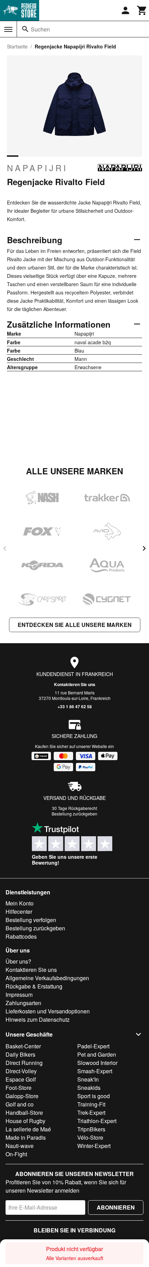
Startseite (17, 46)
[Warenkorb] (142, 10)
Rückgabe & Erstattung (34, 986)
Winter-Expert (94, 1146)
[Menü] (8, 29)
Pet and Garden (96, 1054)
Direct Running (24, 1063)
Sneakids (88, 1088)
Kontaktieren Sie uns (74, 684)
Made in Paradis (26, 1137)
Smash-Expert (94, 1071)
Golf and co (20, 1104)
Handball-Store (24, 1112)
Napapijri (37, 167)
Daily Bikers (20, 1054)
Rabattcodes (21, 936)
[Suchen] (25, 29)
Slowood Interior (97, 1063)
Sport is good (93, 1096)
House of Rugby (25, 1121)
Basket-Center (23, 1046)
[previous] (5, 548)
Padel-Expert (93, 1046)
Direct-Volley (21, 1071)
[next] (144, 548)
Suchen (40, 29)
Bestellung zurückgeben (74, 814)
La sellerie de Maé (28, 1129)
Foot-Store (19, 1088)
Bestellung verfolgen (31, 920)
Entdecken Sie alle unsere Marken (75, 625)
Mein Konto (20, 903)
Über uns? (18, 961)
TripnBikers (91, 1129)
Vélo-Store (90, 1137)
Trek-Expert (91, 1112)
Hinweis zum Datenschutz (38, 1019)
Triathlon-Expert (96, 1121)
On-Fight (16, 1154)
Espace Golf (21, 1079)
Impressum (19, 995)
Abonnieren (116, 1207)
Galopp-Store (22, 1096)
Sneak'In (88, 1079)
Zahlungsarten (23, 1003)
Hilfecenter (19, 911)
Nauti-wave (20, 1146)
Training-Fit (91, 1104)
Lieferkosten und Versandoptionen (48, 1011)
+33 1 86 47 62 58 (75, 706)
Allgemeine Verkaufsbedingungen (47, 978)
